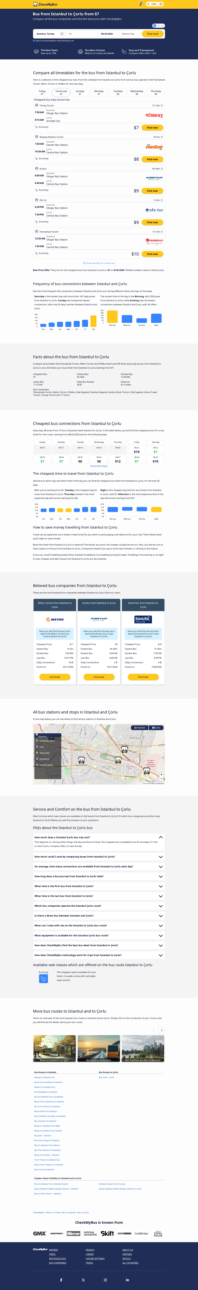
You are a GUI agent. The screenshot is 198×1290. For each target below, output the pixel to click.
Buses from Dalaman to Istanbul (49, 1101)
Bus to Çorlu (83, 1212)
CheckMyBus (39, 1212)
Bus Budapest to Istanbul (45, 1092)
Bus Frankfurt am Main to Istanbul (50, 1116)
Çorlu (157, 727)
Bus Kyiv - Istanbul (42, 1135)
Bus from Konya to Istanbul (46, 1140)
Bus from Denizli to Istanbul (47, 1106)
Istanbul (141, 727)
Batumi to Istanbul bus (44, 1087)
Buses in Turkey (53, 1212)
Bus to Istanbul (69, 1212)
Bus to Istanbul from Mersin (47, 1145)
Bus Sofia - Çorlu (106, 1077)
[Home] (45, 4)
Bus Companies (57, 1262)
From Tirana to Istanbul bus (47, 1160)
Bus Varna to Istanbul (44, 1169)
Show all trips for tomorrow (100, 263)
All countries (130, 1262)
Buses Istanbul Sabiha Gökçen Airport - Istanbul (56, 1188)
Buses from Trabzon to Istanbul (48, 1164)
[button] (118, 760)
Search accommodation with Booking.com (54, 40)
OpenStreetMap (149, 783)
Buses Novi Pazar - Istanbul (46, 1155)
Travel (89, 1262)
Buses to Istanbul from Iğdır (47, 1126)
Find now (152, 127)
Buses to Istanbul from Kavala (48, 1130)
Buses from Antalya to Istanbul (48, 1082)
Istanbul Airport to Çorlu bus (112, 1184)
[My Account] (140, 4)
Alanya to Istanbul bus (44, 1077)
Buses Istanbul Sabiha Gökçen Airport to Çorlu (120, 1188)
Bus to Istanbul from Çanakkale (48, 1096)
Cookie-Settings (95, 1258)
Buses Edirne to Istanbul (45, 1111)
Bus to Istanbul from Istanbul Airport (51, 1184)
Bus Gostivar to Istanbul (45, 1121)
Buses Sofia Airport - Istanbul (47, 1193)
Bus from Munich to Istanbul (47, 1150)
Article (126, 1258)
